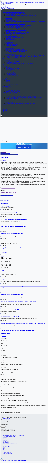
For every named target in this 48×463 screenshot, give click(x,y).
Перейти (4, 160)
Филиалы (5, 440)
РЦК (4, 448)
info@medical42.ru (6, 7)
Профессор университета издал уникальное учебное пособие (18, 301)
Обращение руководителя (6, 195)
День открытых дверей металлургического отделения (16, 240)
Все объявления (5, 200)
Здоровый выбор (7, 452)
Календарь (4, 252)
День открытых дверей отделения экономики (13, 219)
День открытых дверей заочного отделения (13, 226)
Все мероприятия (6, 206)
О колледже (4, 157)
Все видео (4, 273)
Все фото (4, 336)
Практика (5, 437)
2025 (2, 256)
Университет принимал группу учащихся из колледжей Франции (19, 309)
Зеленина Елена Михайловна (8, 192)
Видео (2, 270)
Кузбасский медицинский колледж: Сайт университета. (13, 460)
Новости (5, 451)
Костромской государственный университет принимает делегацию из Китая (22, 323)
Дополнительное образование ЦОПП (9, 154)
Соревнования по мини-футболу (9, 316)
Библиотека (5, 441)
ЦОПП (4, 447)
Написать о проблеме (23, 147)
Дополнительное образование (10, 443)
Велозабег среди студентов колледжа (11, 233)
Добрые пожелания (7, 453)
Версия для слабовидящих (8, 8)
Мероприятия (5, 203)
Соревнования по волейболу (8, 212)
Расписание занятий (5, 153)
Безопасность (6, 442)
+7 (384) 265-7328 (6, 6)
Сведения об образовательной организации (13, 435)
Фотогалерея (5, 333)
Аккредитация (6, 446)
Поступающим (6, 439)
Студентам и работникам (9, 436)
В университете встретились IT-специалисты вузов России (17, 330)
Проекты (5, 445)
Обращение (3, 152)
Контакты (5, 449)
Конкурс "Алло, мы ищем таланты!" (10, 248)
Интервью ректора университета (9, 279)
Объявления (4, 198)
